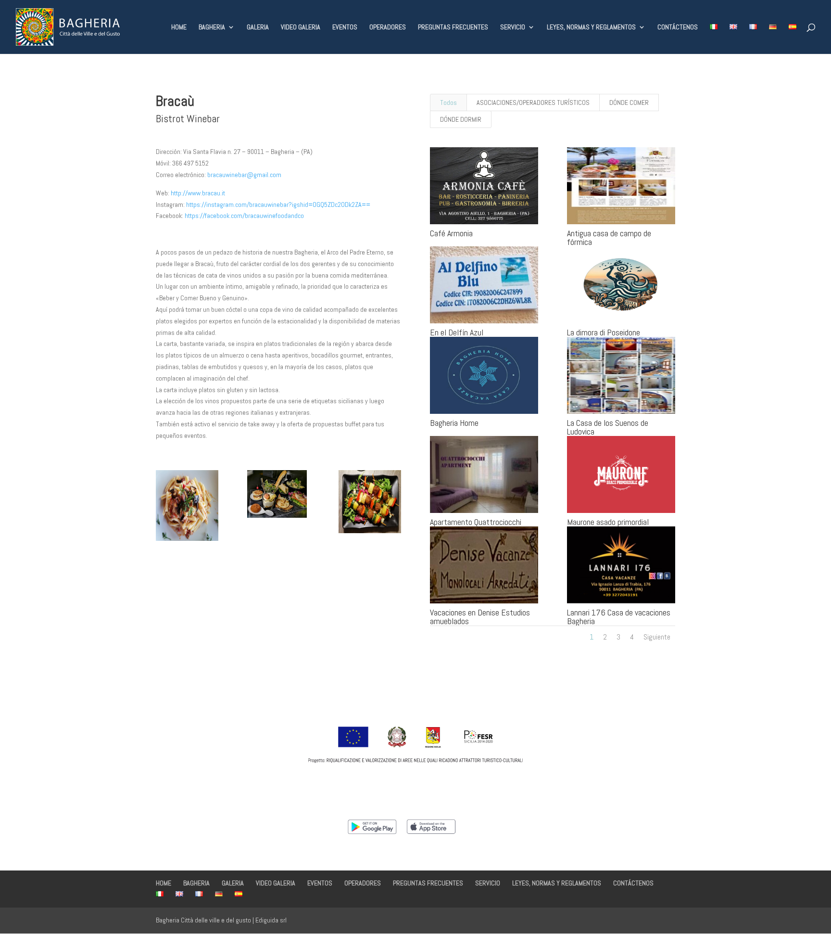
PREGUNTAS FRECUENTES (453, 27)
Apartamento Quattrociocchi (475, 521)
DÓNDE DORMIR (460, 119)
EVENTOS (344, 27)
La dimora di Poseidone (603, 332)
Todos (448, 102)
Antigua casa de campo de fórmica (609, 237)
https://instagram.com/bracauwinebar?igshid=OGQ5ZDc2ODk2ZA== (278, 204)
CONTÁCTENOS (677, 27)
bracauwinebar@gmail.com (244, 174)
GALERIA (258, 27)
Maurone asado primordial (608, 521)
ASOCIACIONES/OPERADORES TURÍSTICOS (533, 102)
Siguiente (656, 637)
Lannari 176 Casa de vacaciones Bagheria (618, 617)
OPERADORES (387, 27)
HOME (179, 27)
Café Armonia (451, 233)
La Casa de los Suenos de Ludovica (607, 427)
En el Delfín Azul (456, 332)
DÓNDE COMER (629, 102)
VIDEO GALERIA (300, 27)
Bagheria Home (454, 422)
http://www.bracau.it (198, 193)
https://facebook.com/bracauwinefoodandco (244, 215)
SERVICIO (512, 27)
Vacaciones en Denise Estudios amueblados (480, 617)
